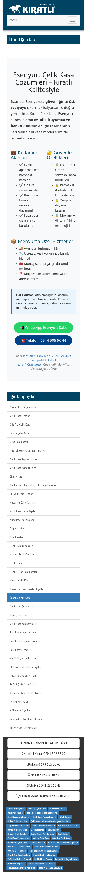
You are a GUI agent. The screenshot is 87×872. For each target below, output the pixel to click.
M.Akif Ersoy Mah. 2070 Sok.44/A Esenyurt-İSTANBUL (49, 358)
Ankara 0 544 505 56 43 (44, 764)
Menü (13, 20)
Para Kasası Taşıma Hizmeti (24, 641)
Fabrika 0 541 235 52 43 (44, 785)
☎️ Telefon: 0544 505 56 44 (43, 340)
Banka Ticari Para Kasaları (24, 572)
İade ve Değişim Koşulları (23, 728)
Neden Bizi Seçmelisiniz (23, 407)
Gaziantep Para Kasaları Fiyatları (27, 589)
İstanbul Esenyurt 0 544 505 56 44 (44, 743)
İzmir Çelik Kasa (18, 615)
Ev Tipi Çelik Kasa (19, 433)
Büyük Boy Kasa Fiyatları (23, 676)
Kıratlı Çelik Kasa (29, 364)
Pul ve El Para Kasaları (21, 494)
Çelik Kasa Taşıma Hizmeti (24, 459)
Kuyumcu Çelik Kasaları (22, 502)
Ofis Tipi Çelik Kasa (20, 424)
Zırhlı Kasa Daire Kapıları (23, 511)
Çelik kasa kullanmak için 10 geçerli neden (33, 485)
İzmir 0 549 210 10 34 (44, 774)
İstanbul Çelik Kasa (20, 598)
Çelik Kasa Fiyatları (20, 416)
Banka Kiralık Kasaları (21, 546)
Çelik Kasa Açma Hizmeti (23, 468)
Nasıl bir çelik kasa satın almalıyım (28, 450)
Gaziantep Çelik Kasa (21, 606)
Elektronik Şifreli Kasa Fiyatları (26, 667)
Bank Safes (16, 563)
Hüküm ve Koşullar (20, 710)
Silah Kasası (16, 476)
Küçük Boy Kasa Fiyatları (23, 658)
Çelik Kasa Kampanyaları (23, 624)
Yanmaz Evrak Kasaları (22, 554)
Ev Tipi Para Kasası (20, 702)
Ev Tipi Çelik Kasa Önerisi (23, 684)
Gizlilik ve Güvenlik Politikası (25, 693)
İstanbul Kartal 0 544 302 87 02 (44, 753)
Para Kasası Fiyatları (20, 650)
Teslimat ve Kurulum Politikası (26, 719)
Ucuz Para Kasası (19, 442)
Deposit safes (17, 528)
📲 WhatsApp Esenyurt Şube (43, 327)
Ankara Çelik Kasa (19, 580)
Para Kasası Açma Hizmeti (23, 632)
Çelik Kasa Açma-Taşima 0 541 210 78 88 (44, 795)
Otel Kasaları (17, 537)
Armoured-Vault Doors (22, 520)
